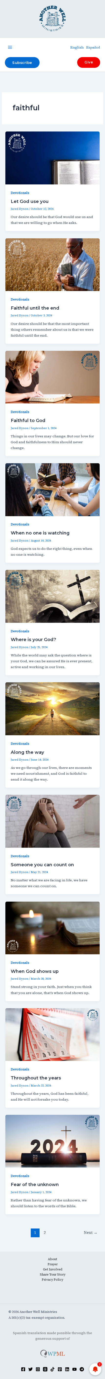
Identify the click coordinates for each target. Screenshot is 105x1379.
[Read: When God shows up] (52, 927)
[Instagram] (38, 1369)
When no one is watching (40, 533)
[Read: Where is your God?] (52, 596)
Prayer (53, 1264)
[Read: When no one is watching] (52, 489)
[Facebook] (23, 1369)
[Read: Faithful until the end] (52, 264)
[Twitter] (30, 1369)
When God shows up (35, 971)
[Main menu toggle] (10, 47)
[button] (22, 62)
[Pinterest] (60, 1369)
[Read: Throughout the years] (52, 1034)
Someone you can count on (42, 864)
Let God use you (30, 201)
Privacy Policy (52, 1280)
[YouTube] (74, 1369)
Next (90, 1232)
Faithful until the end (35, 308)
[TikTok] (52, 1369)
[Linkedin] (67, 1369)
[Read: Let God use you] (52, 157)
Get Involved (52, 1269)
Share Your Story (52, 1274)
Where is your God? (33, 639)
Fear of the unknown (35, 1184)
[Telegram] (82, 1369)
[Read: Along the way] (52, 708)
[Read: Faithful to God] (52, 376)
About (52, 1259)
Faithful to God (28, 420)
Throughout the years (36, 1078)
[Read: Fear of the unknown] (52, 1140)
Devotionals (20, 193)
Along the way (27, 752)
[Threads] (45, 1369)
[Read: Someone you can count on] (52, 820)
